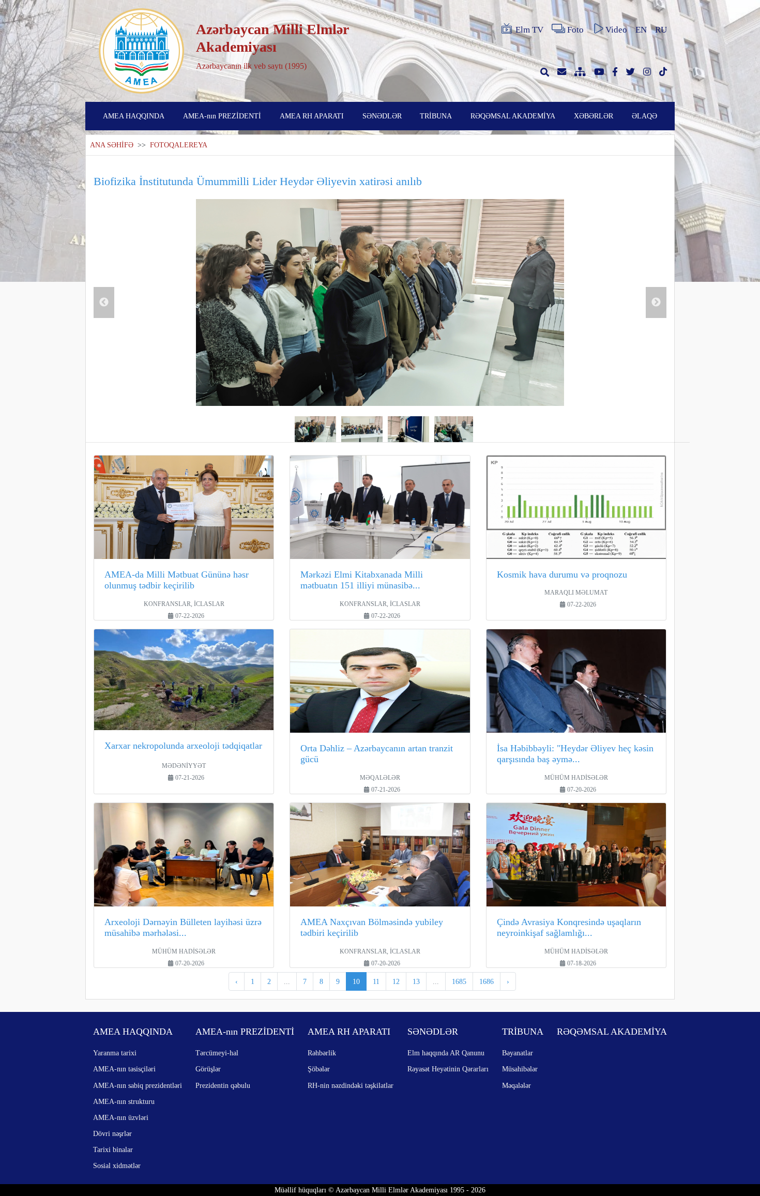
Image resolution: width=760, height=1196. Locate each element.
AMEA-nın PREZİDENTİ (222, 116)
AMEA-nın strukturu (124, 1101)
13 (416, 981)
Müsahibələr (520, 1069)
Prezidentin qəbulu (222, 1085)
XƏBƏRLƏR (593, 116)
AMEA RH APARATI (312, 116)
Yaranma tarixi (114, 1053)
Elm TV (529, 30)
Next (656, 302)
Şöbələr (319, 1069)
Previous (104, 302)
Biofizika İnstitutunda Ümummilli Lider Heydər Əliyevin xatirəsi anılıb (258, 181)
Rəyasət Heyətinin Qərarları (448, 1069)
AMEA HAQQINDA (133, 116)
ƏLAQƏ (644, 116)
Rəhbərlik (322, 1053)
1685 (459, 981)
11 (376, 981)
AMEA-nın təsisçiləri (124, 1069)
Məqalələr (516, 1085)
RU (661, 30)
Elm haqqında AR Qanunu (445, 1053)
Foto (575, 30)
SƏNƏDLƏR (382, 116)
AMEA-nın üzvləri (120, 1117)
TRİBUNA (436, 116)
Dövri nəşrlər (112, 1133)
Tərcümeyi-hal (216, 1053)
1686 (486, 981)
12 (396, 981)
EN (641, 30)
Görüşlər (208, 1069)
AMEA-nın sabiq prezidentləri (137, 1085)
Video (616, 30)
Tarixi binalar (113, 1149)
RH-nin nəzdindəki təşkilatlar (350, 1085)
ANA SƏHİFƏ (111, 145)
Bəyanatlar (517, 1053)
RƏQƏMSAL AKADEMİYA (512, 116)
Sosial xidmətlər (117, 1165)
